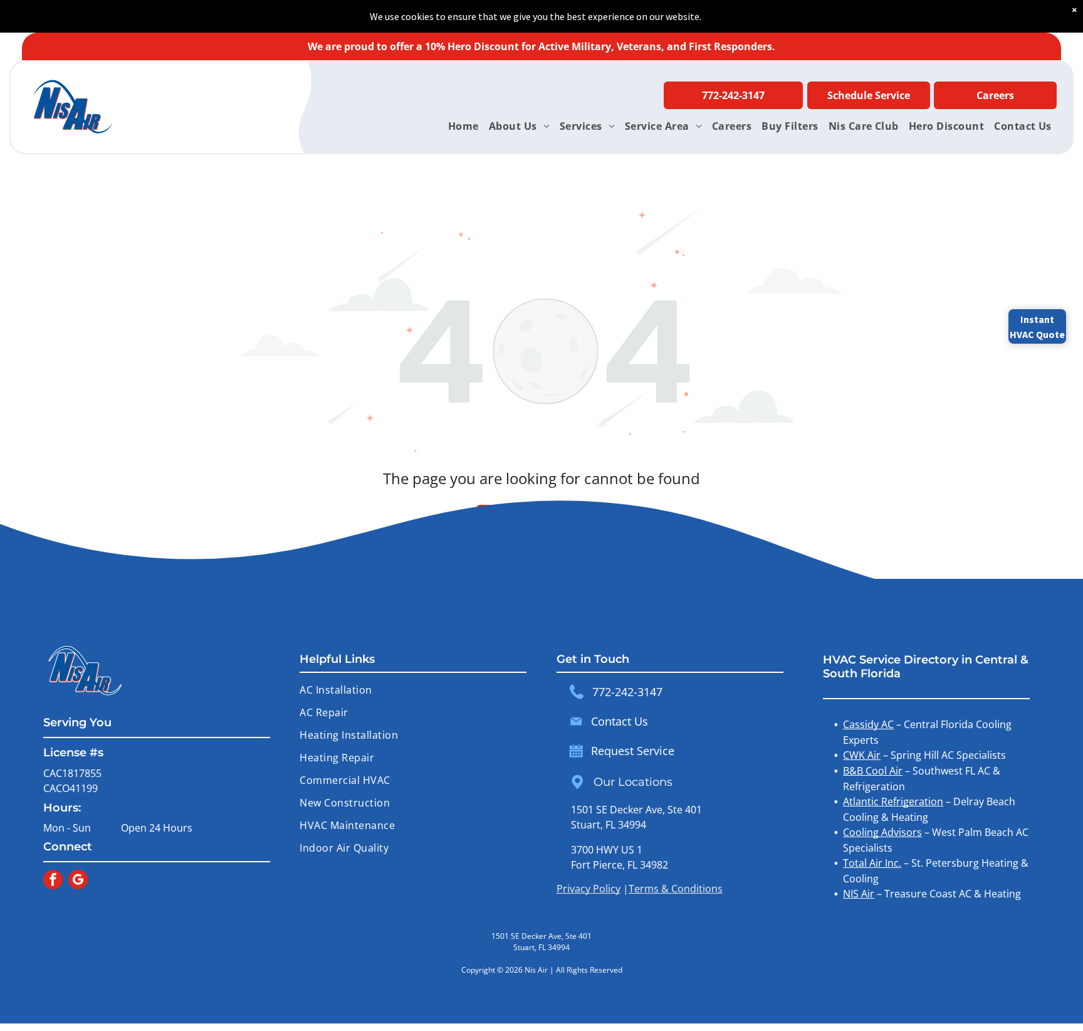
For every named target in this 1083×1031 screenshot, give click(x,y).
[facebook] (53, 881)
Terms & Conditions (676, 889)
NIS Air (858, 894)
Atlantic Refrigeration (893, 801)
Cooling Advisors (882, 832)
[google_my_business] (78, 881)
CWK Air (862, 755)
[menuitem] (463, 126)
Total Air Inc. (872, 863)
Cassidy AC (868, 724)
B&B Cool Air (873, 771)
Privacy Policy (588, 889)
